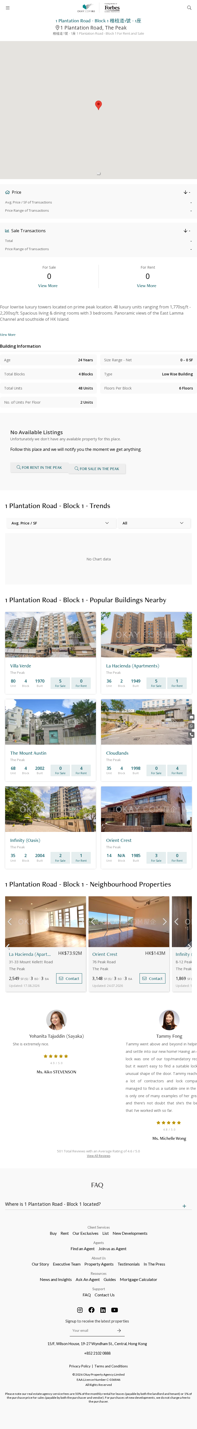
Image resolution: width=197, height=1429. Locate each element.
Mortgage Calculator (138, 1279)
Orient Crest (104, 954)
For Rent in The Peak (42, 467)
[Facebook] (91, 1310)
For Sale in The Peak (99, 468)
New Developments (130, 1233)
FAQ (87, 1294)
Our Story (40, 1263)
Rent (65, 1233)
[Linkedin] (103, 1310)
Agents (98, 1243)
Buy (53, 1233)
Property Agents (99, 1263)
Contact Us (105, 1294)
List (105, 1233)
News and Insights (56, 1279)
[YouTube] (115, 1310)
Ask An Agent (88, 1279)
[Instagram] (80, 1310)
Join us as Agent (112, 1248)
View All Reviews (98, 1156)
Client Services (98, 1227)
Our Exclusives (85, 1233)
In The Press (154, 1263)
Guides (110, 1279)
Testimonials (128, 1263)
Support (98, 1289)
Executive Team (67, 1263)
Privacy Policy (80, 1366)
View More (47, 285)
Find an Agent (83, 1248)
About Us (99, 1258)
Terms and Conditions (111, 1366)
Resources (98, 1273)
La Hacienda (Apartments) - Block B (31, 954)
